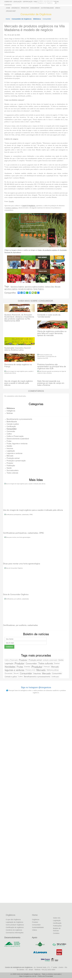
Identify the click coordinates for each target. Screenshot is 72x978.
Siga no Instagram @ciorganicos (36, 687)
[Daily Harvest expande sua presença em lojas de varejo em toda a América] (52, 374)
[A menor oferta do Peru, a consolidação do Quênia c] (9, 732)
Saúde (9, 468)
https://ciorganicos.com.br (27, 976)
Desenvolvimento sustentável (18, 438)
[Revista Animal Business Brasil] (59, 952)
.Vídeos (57, 8)
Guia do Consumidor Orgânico (16, 594)
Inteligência (11, 410)
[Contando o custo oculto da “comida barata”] (52, 308)
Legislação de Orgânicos (14, 922)
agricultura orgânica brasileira (34, 286)
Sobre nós (8, 1)
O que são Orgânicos (13, 919)
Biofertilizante (12, 421)
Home (8, 19)
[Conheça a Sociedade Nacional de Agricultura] (16, 944)
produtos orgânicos (12, 208)
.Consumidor (34, 8)
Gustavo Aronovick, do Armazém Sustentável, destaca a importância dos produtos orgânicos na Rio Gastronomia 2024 (19, 317)
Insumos (10, 448)
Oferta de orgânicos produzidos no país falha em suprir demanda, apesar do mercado (51, 333)
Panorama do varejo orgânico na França (18, 365)
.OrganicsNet (11, 11)
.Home (8, 8)
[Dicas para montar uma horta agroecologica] (36, 549)
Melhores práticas (52, 670)
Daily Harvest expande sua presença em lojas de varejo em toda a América (50, 383)
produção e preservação (50, 660)
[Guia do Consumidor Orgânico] (36, 580)
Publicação (11, 465)
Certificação (28, 1)
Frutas (9, 441)
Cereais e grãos (13, 424)
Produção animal (13, 458)
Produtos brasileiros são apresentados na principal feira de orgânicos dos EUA (51, 366)
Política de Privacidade (45, 976)
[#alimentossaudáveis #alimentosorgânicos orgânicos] (52, 700)
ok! (56, 3)
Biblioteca (11, 408)
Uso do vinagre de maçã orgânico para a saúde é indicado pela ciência (18, 383)
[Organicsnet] (40, 945)
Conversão (11, 431)
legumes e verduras (14, 669)
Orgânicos (10, 915)
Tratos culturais (12, 472)
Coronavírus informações (14, 933)
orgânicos (28, 41)
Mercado (10, 455)
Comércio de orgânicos (14, 930)
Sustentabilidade (38, 927)
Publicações (57, 926)
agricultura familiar (29, 67)
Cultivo (9, 433)
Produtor (10, 463)
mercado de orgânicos (25, 289)
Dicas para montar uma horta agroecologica (21, 563)
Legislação (17, 1)
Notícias (10, 413)
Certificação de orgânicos (15, 927)
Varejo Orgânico (38, 289)
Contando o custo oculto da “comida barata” (48, 315)
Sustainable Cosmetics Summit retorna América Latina (17, 348)
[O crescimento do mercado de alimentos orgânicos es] (63, 801)
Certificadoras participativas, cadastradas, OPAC (23, 532)
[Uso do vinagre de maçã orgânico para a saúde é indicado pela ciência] (19, 374)
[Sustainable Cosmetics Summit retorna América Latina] (19, 341)
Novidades (10, 666)
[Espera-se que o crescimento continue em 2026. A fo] (20, 739)
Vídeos (34, 930)
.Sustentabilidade (47, 8)
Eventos (56, 663)
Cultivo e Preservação (15, 436)
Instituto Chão (49, 286)
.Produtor (25, 8)
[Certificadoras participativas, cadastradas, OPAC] (36, 523)
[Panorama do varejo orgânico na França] (19, 357)
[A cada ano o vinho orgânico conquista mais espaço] (41, 733)
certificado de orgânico (22, 74)
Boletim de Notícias (56, 929)
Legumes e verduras (14, 453)
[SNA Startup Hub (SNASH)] (59, 945)
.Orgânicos (15, 8)
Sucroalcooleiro (13, 470)
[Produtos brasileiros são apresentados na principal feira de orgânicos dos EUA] (47, 357)
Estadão (11, 201)
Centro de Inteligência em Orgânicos (28, 974)
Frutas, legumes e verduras (17, 443)
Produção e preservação (16, 460)
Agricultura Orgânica (17, 286)
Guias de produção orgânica (47, 250)
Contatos (8, 4)
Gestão (9, 446)
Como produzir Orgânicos (15, 925)
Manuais (16, 673)
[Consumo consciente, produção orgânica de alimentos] (31, 708)
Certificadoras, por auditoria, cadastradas (20, 625)
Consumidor (47, 19)
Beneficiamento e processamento (19, 419)
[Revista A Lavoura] (40, 952)
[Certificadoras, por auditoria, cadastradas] (36, 611)
